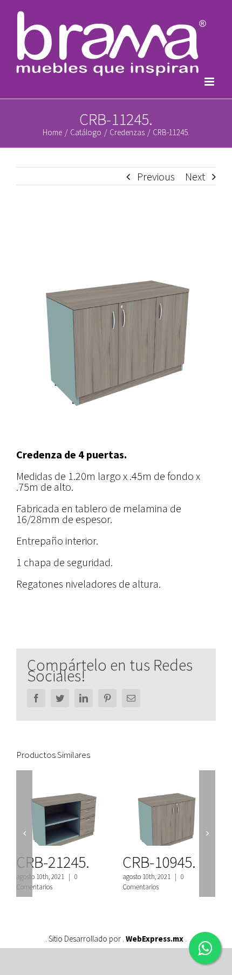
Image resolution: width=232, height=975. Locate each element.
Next (195, 176)
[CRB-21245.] (62, 810)
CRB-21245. (53, 862)
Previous (156, 176)
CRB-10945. (159, 862)
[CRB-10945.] (168, 810)
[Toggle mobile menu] (210, 81)
